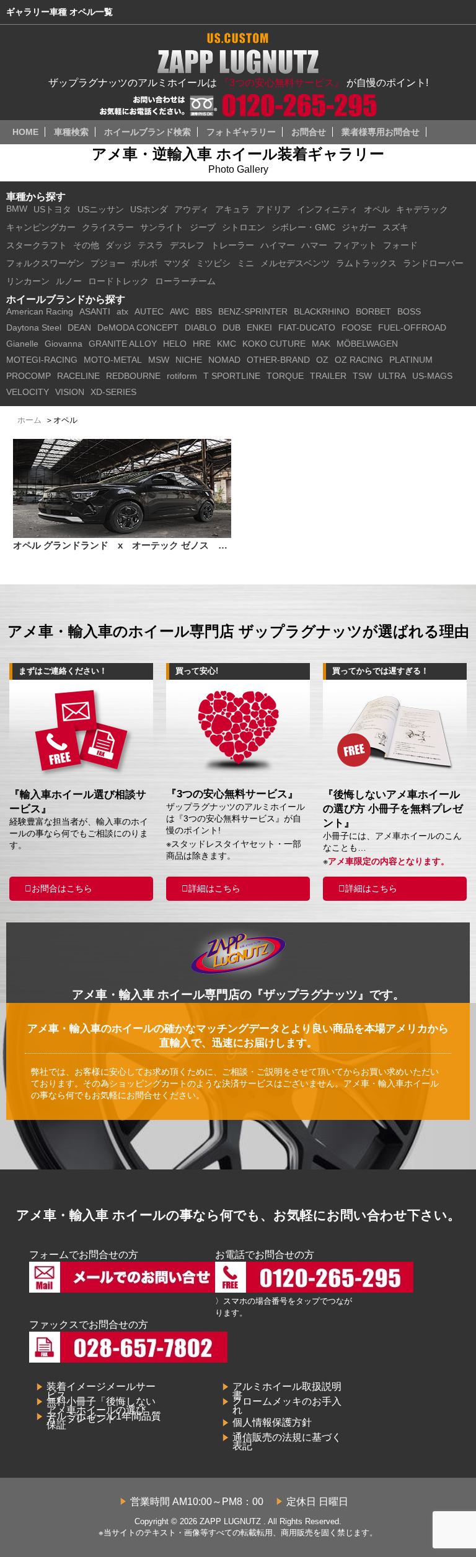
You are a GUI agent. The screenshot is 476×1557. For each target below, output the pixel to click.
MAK (321, 344)
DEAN (79, 327)
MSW (158, 360)
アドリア (273, 209)
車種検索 (71, 132)
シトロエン (243, 227)
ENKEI (259, 327)
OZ (322, 360)
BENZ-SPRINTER (253, 311)
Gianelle (22, 344)
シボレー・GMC (303, 227)
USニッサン (100, 209)
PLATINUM (411, 360)
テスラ (151, 245)
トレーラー (232, 245)
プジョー (107, 263)
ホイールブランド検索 (147, 132)
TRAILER (328, 376)
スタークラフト (36, 245)
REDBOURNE (133, 376)
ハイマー (277, 245)
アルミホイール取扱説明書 (287, 1390)
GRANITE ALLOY (123, 344)
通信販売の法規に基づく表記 (287, 1441)
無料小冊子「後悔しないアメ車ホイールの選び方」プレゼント (101, 1410)
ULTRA (392, 376)
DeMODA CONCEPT (137, 327)
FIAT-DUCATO (306, 327)
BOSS (409, 311)
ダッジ (118, 245)
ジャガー (359, 227)
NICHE (188, 360)
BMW (16, 209)
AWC (179, 311)
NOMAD (224, 360)
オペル (377, 209)
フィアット (355, 245)
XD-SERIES (113, 392)
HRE (202, 344)
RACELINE (78, 376)
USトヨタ (52, 209)
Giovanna (63, 344)
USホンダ (149, 209)
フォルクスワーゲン (45, 263)
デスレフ (187, 245)
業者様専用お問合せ (381, 132)
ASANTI (94, 311)
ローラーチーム (185, 281)
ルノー (69, 281)
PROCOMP (28, 376)
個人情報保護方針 (272, 1422)
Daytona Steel (33, 327)
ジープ (203, 227)
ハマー (314, 245)
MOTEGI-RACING (41, 360)
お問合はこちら (62, 888)
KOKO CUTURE (274, 344)
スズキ (395, 227)
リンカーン (28, 281)
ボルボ (144, 263)
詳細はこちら (214, 888)
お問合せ (308, 132)
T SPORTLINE (231, 376)
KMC (226, 344)
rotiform (182, 376)
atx (122, 311)
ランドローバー (433, 263)
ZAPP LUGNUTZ (230, 1521)
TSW (362, 376)
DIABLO (200, 327)
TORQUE (285, 376)
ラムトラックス (366, 263)
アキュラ (232, 209)
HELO (175, 344)
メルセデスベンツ (295, 263)
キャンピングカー (41, 227)
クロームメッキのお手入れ (287, 1405)
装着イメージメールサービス (101, 1390)
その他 (86, 245)
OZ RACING (359, 360)
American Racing (39, 311)
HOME (25, 132)
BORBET (373, 311)
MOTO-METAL (113, 360)
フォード (400, 245)
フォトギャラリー (241, 132)
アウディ (191, 209)
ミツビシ (213, 263)
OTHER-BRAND (278, 360)
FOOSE (357, 327)
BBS (203, 311)
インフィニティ (327, 209)
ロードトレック (118, 281)
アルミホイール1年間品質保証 (103, 1420)
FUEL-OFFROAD (412, 327)
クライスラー (108, 227)
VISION (69, 392)
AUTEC (149, 311)
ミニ (245, 263)
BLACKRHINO (322, 311)
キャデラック (422, 209)
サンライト (161, 227)
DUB (231, 327)
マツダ (177, 263)
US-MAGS (432, 376)
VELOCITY (27, 392)
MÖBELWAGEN (367, 344)
